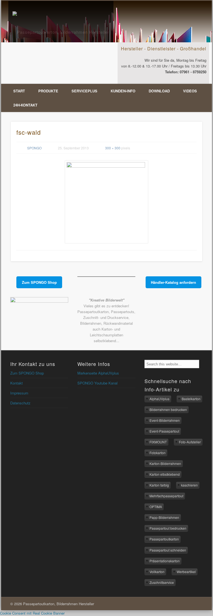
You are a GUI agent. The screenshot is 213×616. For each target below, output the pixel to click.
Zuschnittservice (161, 582)
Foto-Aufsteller (190, 442)
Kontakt (16, 383)
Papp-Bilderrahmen (164, 517)
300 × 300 (112, 147)
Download (159, 90)
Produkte (48, 90)
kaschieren (189, 485)
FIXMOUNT (158, 442)
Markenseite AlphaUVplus (98, 373)
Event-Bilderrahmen (164, 420)
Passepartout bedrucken (167, 528)
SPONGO (34, 147)
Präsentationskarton (164, 560)
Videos (190, 90)
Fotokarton (157, 452)
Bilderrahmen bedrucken (168, 409)
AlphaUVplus (159, 398)
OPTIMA (155, 506)
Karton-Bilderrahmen (165, 463)
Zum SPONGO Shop (27, 373)
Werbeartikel (186, 571)
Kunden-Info (123, 90)
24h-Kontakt (25, 105)
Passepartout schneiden (167, 550)
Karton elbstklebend (164, 474)
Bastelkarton (191, 398)
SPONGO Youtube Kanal (97, 383)
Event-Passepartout (164, 431)
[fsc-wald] (106, 201)
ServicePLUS (84, 90)
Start (19, 90)
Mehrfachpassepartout (166, 495)
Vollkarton (156, 571)
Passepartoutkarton (164, 539)
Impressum (19, 393)
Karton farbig (159, 485)
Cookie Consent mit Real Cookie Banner (32, 613)
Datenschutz (20, 403)
